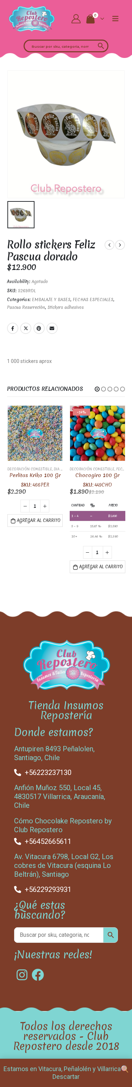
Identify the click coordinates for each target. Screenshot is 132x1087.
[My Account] (75, 18)
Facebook (12, 328)
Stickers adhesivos (66, 307)
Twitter (25, 328)
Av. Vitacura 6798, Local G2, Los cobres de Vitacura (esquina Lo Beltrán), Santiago (63, 865)
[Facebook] (38, 975)
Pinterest (39, 328)
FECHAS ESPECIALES (93, 299)
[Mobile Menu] (115, 19)
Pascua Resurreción (26, 307)
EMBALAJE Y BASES (51, 299)
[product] (35, 433)
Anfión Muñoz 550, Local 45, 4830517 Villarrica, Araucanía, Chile (59, 796)
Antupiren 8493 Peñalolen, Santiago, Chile (54, 753)
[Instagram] (22, 975)
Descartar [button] (66, 1076)
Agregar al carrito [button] (39, 520)
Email (52, 328)
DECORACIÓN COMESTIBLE (29, 469)
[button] (97, 389)
